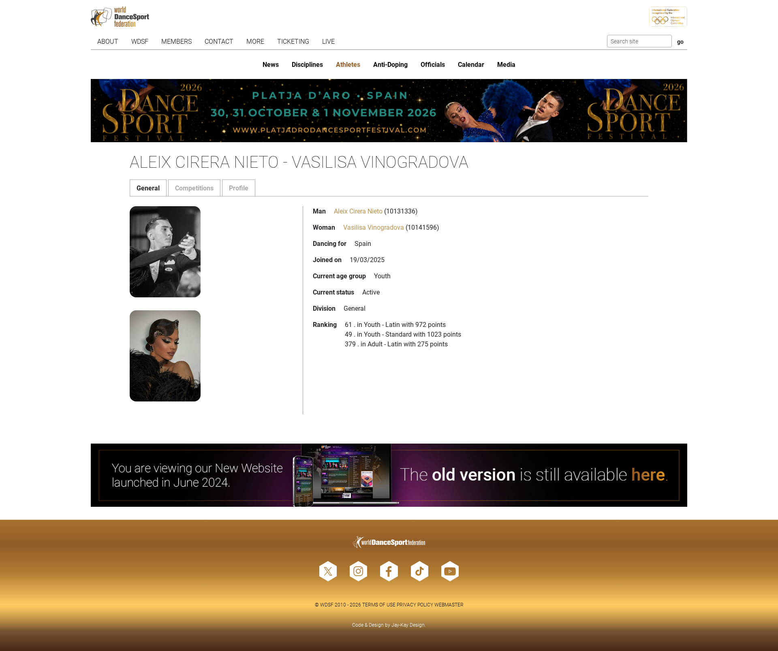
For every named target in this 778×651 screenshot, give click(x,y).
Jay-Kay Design (408, 624)
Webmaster (449, 604)
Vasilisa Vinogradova (373, 227)
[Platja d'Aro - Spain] (389, 110)
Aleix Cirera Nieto (358, 211)
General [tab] (148, 188)
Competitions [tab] (194, 188)
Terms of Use (378, 604)
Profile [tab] (238, 188)
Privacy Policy (415, 604)
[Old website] (389, 475)
